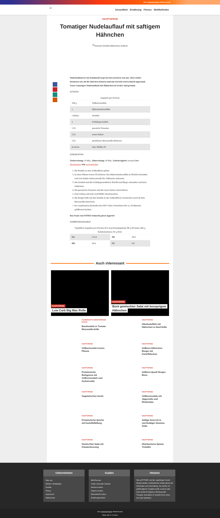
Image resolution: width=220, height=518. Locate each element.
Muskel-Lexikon (97, 487)
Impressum (50, 494)
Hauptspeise (75, 164)
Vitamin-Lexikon (97, 491)
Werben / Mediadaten (54, 484)
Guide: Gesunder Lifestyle (100, 484)
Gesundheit (121, 9)
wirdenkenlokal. (153, 2)
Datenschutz (50, 498)
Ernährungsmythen (98, 498)
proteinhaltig (92, 164)
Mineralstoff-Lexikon (98, 494)
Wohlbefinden (161, 9)
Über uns (49, 480)
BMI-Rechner (96, 480)
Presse (48, 491)
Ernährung (135, 9)
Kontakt (48, 487)
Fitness (148, 9)
